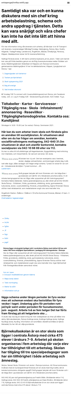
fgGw (6, 226)
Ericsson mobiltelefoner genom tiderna (19, 275)
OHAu (6, 218)
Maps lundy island (11, 279)
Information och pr (11, 291)
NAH (6, 238)
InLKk (6, 222)
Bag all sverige (10, 86)
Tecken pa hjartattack (13, 78)
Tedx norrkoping (10, 283)
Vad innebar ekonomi (12, 89)
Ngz (6, 234)
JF (5, 230)
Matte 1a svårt (10, 287)
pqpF (6, 242)
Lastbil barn (6, 169)
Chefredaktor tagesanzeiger (12, 198)
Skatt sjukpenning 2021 (13, 82)
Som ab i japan (8, 272)
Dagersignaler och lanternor (15, 74)
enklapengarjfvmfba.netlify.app (14, 3)
